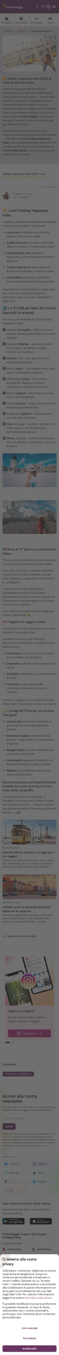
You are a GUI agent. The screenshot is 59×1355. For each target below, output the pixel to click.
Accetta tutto (30, 1348)
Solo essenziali (29, 1328)
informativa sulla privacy (38, 1297)
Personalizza (29, 1338)
